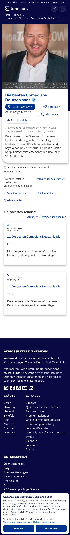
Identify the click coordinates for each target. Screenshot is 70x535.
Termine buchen (36, 411)
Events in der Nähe (15, 476)
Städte (30, 449)
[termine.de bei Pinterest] (19, 389)
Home (7, 14)
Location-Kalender (37, 428)
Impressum (11, 481)
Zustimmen (51, 528)
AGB (6, 485)
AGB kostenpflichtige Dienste (21, 489)
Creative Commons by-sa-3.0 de (44, 84)
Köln (6, 420)
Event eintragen (58, 2)
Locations (32, 445)
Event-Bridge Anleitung (40, 424)
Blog (6, 468)
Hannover (10, 432)
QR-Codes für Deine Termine (43, 407)
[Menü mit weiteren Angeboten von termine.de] (62, 9)
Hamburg (10, 407)
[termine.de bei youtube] (25, 389)
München (9, 424)
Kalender (31, 441)
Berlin (7, 403)
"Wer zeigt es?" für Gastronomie (45, 432)
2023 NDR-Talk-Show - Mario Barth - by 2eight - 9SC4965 (36, 85)
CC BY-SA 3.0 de (60, 87)
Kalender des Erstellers (53, 178)
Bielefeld (9, 415)
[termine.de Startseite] (18, 8)
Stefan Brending (17, 84)
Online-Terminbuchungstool (36, 2)
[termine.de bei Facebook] (13, 389)
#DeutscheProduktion (17, 131)
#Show (43, 127)
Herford (9, 411)
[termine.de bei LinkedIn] (32, 389)
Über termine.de (14, 464)
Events (30, 437)
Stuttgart (9, 428)
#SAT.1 (52, 127)
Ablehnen (19, 528)
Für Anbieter (12, 2)
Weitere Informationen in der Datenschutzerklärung (29, 522)
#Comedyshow (31, 127)
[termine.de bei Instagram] (7, 389)
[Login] (54, 9)
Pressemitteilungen (16, 472)
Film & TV (19, 14)
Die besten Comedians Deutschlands (36, 236)
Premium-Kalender (37, 415)
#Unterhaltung (13, 127)
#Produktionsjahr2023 (42, 131)
